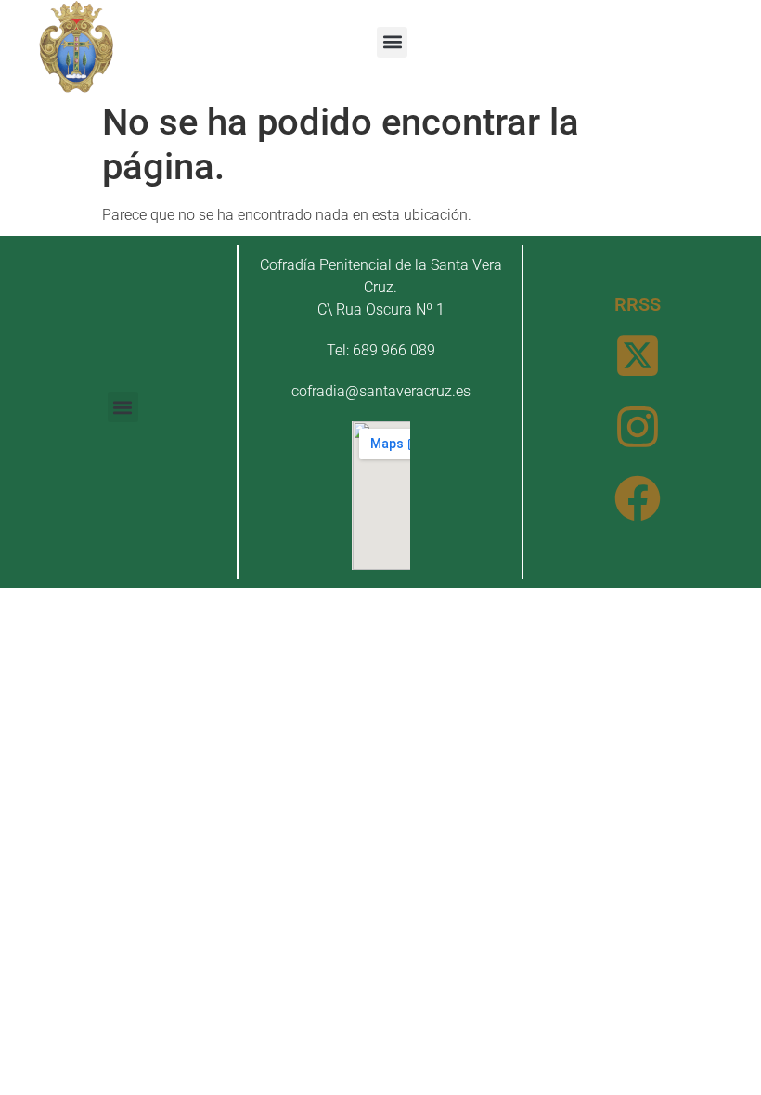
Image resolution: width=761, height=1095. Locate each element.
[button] (392, 42)
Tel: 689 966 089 (381, 350)
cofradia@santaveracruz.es (381, 391)
